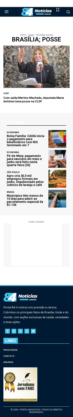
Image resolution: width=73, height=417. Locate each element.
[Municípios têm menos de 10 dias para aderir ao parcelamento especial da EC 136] (57, 199)
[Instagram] (14, 331)
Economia (13, 132)
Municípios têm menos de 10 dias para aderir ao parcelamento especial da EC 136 (25, 200)
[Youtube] (33, 331)
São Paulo (13, 172)
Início (23, 34)
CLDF (6, 93)
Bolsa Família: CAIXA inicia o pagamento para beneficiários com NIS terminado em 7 (25, 140)
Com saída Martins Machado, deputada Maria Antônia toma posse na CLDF (33, 99)
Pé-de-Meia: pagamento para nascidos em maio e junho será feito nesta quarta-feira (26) (24, 160)
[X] (20, 331)
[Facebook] (7, 331)
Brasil (10, 192)
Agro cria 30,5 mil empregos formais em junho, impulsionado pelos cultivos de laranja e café (25, 180)
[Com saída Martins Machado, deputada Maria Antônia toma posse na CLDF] (36, 67)
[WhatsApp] (26, 331)
